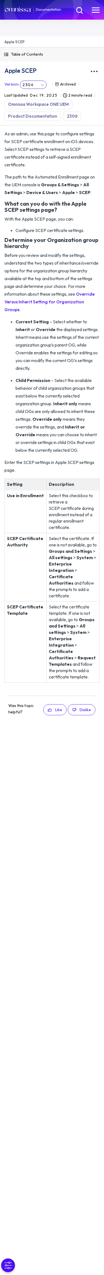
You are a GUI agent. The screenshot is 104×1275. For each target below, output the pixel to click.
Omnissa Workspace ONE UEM (38, 104)
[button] (52, 54)
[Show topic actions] (94, 71)
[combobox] (33, 85)
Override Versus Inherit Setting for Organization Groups (49, 301)
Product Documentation (32, 116)
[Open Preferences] (8, 1265)
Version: (11, 84)
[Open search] (79, 10)
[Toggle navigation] (95, 10)
